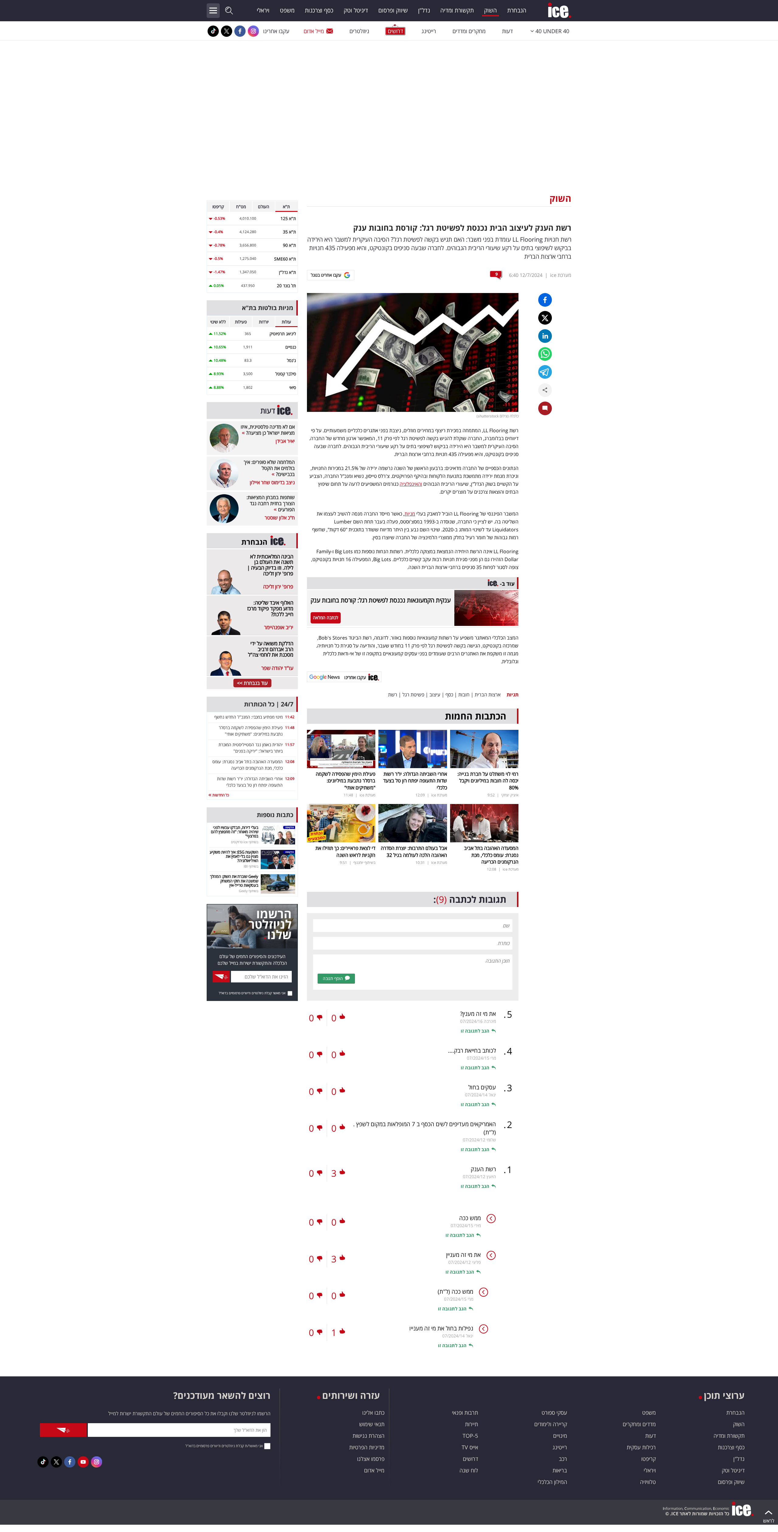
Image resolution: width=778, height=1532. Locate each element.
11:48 (289, 727)
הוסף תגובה (333, 978)
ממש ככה (470, 1218)
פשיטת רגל (413, 694)
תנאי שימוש (371, 1424)
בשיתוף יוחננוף (364, 862)
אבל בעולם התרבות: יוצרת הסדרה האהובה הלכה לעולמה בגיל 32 (414, 851)
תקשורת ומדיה (457, 10)
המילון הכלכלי (552, 1481)
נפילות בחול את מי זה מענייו (441, 1328)
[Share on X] (545, 318)
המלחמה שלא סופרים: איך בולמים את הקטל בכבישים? (269, 468)
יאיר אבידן (285, 441)
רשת (392, 694)
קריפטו (648, 1458)
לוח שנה (469, 1470)
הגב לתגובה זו (475, 1031)
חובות (464, 694)
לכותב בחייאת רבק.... (472, 1050)
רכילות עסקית (641, 1447)
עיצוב (434, 694)
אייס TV (470, 1447)
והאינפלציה (411, 484)
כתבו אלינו (373, 1412)
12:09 (289, 778)
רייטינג (429, 31)
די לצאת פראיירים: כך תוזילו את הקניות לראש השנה (345, 851)
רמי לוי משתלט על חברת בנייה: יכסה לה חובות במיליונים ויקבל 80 (487, 781)
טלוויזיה (648, 1481)
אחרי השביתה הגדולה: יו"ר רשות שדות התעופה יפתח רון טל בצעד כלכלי (415, 781)
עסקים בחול (482, 1087)
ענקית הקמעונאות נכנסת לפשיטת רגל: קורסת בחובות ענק (381, 600)
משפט (287, 10)
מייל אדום (314, 31)
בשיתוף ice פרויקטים (244, 842)
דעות (507, 31)
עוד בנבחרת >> (252, 683)
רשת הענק (483, 1169)
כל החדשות (220, 795)
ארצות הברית (488, 694)
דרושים (470, 1458)
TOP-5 (470, 1435)
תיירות (471, 1424)
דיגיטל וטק (356, 10)
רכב (563, 1458)
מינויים (560, 1435)
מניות (409, 513)
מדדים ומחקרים (639, 1424)
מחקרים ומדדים (469, 31)
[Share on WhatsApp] (545, 354)
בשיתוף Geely (248, 890)
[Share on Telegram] (545, 372)
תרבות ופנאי (465, 1412)
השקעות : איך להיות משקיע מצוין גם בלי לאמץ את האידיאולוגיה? (234, 856)
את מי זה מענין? (478, 1014)
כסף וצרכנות (319, 10)
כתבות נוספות (275, 815)
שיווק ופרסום (393, 10)
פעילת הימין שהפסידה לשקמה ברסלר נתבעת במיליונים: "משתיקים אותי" (345, 781)
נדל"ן (424, 10)
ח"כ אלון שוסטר (280, 517)
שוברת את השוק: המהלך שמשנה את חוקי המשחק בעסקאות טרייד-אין (234, 881)
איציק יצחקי (509, 795)
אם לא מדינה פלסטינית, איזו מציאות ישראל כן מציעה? (268, 429)
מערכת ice (560, 275)
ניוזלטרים (359, 31)
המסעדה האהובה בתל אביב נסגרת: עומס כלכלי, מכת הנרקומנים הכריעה (491, 855)
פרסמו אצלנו (370, 1458)
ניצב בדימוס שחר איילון (272, 482)
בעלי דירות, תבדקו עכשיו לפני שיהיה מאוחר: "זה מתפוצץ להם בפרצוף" (234, 832)
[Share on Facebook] (545, 300)
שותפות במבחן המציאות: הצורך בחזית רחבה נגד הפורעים (270, 503)
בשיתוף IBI (251, 866)
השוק (490, 10)
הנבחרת (516, 10)
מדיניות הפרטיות (366, 1447)
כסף (449, 694)
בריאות (560, 1470)
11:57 (289, 744)
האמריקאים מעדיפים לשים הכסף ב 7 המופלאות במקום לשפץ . (424, 1128)
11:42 (289, 716)
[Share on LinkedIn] (545, 336)
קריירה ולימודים (550, 1424)
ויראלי (263, 10)
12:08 (289, 761)
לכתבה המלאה (325, 617)
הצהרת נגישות (368, 1435)
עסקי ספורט (554, 1412)
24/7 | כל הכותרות (268, 704)
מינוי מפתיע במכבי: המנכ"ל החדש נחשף (248, 717)
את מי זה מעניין (463, 1255)
